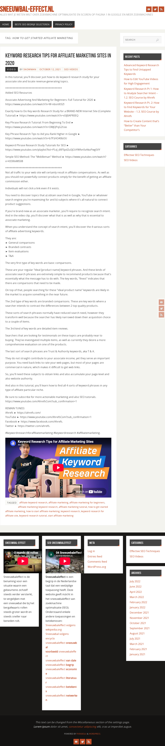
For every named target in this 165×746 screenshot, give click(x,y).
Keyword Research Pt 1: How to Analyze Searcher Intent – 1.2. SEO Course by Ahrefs (141, 93)
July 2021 (135, 638)
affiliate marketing (58, 502)
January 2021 (137, 654)
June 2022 (135, 586)
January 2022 (137, 607)
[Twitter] (161, 308)
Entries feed (95, 556)
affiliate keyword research (33, 502)
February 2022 (138, 602)
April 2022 (136, 592)
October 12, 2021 (50, 69)
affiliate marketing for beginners (87, 502)
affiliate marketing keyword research (38, 506)
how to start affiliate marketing (43, 511)
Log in (91, 551)
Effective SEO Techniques (139, 155)
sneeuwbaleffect (61, 660)
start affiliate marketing (60, 515)
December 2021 (139, 612)
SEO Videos (71, 69)
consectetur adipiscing (82, 726)
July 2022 (135, 581)
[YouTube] (161, 302)
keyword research (70, 511)
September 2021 (140, 628)
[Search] (157, 40)
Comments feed (97, 561)
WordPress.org (97, 567)
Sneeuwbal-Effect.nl (27, 9)
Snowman (29, 69)
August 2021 (137, 633)
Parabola (82, 733)
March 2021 (137, 644)
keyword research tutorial (33, 515)
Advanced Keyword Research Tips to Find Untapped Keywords (141, 69)
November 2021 (139, 618)
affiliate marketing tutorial (73, 506)
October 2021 (138, 623)
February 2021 (138, 649)
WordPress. (95, 733)
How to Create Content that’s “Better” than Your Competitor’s (141, 125)
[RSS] (161, 315)
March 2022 (137, 597)
